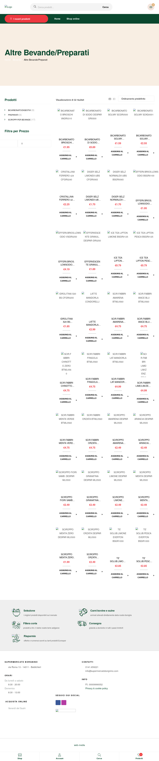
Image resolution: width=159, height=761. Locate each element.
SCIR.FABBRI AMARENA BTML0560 (118, 320)
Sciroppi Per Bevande (19, 119)
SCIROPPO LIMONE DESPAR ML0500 (118, 499)
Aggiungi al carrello (65, 157)
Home (57, 18)
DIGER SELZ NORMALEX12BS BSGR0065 (118, 198)
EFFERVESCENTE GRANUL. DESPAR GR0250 (92, 263)
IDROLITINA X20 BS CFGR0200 (66, 320)
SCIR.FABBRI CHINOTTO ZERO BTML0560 (66, 384)
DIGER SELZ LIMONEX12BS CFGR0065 (92, 198)
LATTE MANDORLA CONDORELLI (92, 323)
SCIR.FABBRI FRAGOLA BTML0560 (92, 380)
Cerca (105, 7)
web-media (79, 745)
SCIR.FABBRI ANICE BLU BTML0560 (143, 320)
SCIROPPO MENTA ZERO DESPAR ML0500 (66, 556)
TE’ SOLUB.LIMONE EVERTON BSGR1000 (118, 560)
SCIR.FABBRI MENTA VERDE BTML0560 (66, 441)
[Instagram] (63, 702)
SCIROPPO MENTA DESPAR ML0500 (144, 499)
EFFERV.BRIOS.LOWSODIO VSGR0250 (66, 263)
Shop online (73, 18)
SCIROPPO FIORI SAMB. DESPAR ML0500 (66, 499)
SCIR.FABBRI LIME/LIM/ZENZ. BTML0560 (144, 384)
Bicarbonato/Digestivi (19, 110)
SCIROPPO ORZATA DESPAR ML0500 (92, 556)
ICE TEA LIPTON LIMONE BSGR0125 (118, 259)
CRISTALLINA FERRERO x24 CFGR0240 (66, 198)
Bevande (17, 59)
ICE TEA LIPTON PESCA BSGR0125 (144, 259)
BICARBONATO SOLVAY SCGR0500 (118, 137)
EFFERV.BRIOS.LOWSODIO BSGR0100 (144, 202)
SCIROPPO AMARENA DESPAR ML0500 (118, 441)
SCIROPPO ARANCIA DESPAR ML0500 (144, 441)
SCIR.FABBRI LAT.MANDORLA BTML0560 (118, 380)
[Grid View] (110, 98)
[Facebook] (58, 702)
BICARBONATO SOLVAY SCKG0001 (144, 137)
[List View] (114, 98)
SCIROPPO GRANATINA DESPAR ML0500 (92, 499)
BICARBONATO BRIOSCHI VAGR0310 (66, 141)
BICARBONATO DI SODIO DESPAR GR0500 (92, 141)
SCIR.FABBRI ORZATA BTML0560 (92, 441)
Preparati (13, 114)
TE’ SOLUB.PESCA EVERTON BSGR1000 (143, 560)
